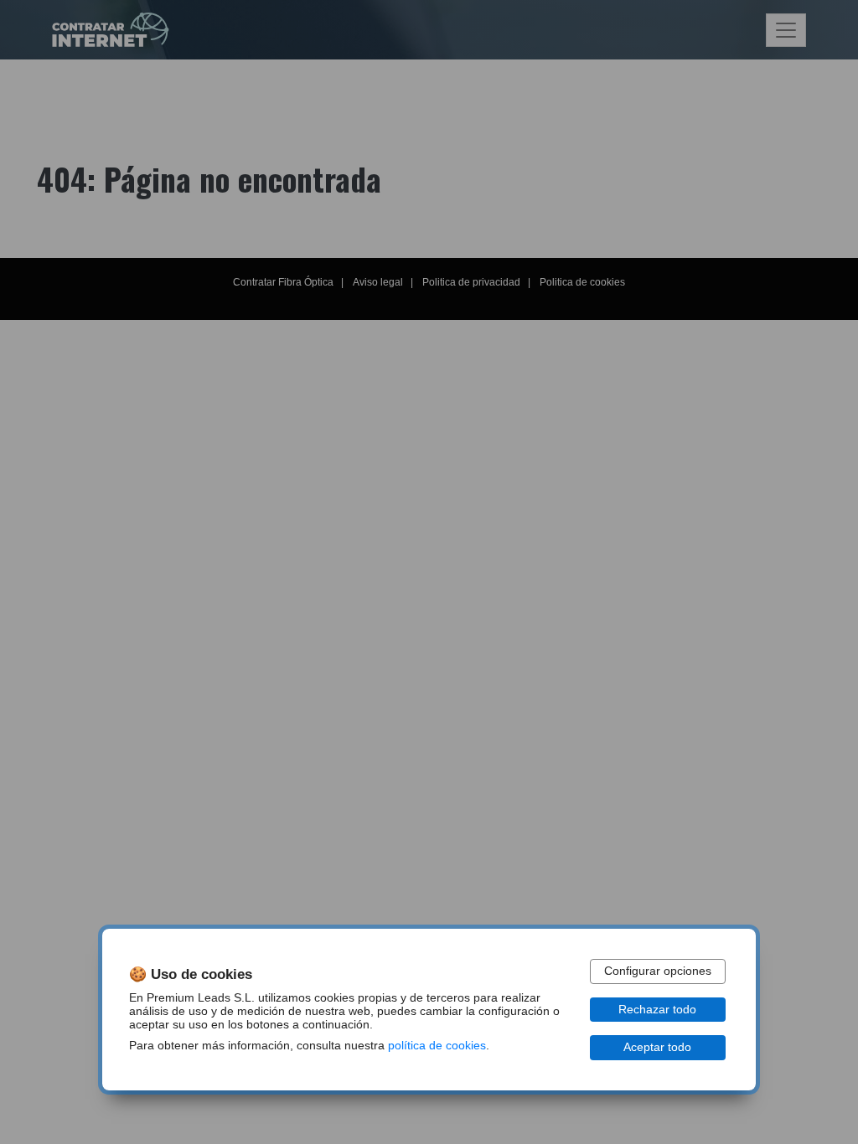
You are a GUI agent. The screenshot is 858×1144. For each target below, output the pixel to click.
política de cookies (437, 1045)
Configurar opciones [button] (657, 971)
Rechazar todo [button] (657, 1009)
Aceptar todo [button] (657, 1047)
